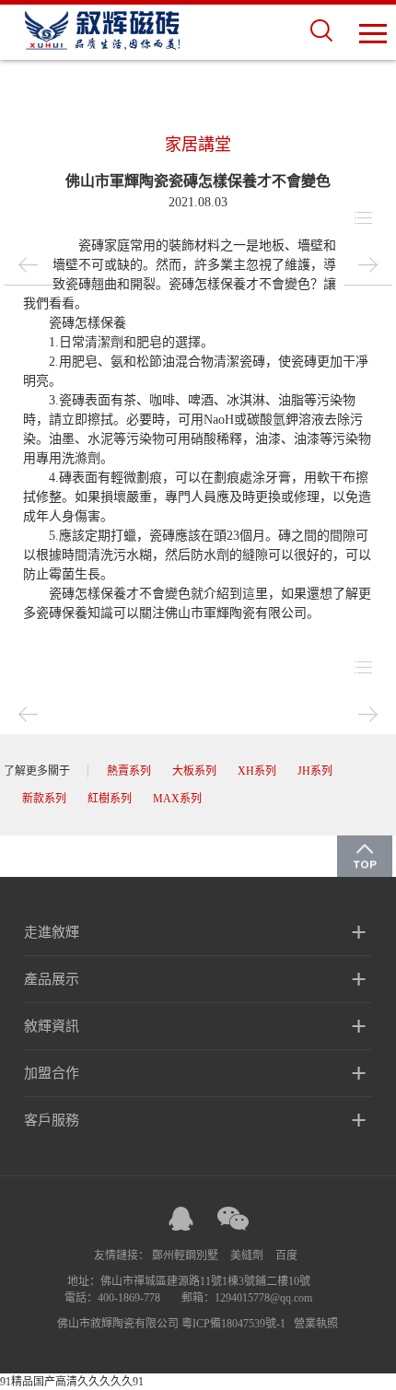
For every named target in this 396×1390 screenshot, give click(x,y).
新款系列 (44, 798)
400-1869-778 (129, 1297)
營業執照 (316, 1323)
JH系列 (314, 771)
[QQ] (180, 1218)
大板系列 (194, 771)
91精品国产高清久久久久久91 (72, 1381)
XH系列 (257, 771)
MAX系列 (177, 798)
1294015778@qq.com (263, 1297)
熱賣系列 (129, 771)
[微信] (233, 1218)
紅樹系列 (109, 798)
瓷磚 (91, 245)
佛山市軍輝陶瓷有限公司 (236, 613)
